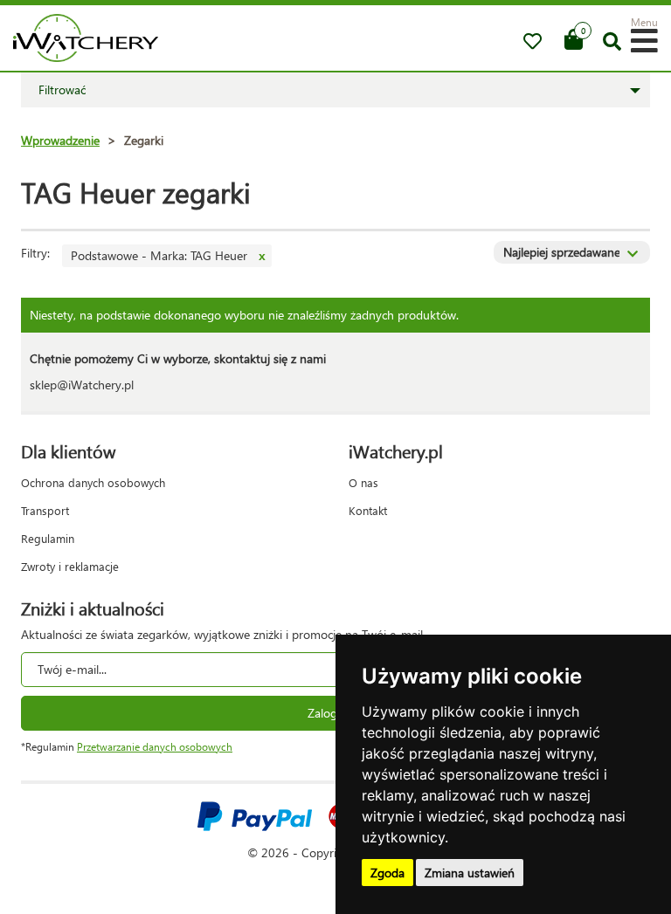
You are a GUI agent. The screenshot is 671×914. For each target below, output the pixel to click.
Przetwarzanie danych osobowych (154, 746)
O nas (363, 482)
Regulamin (47, 538)
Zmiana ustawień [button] (470, 872)
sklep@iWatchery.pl (82, 384)
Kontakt (368, 510)
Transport (45, 510)
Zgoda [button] (387, 872)
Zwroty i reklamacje (70, 566)
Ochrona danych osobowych (93, 482)
